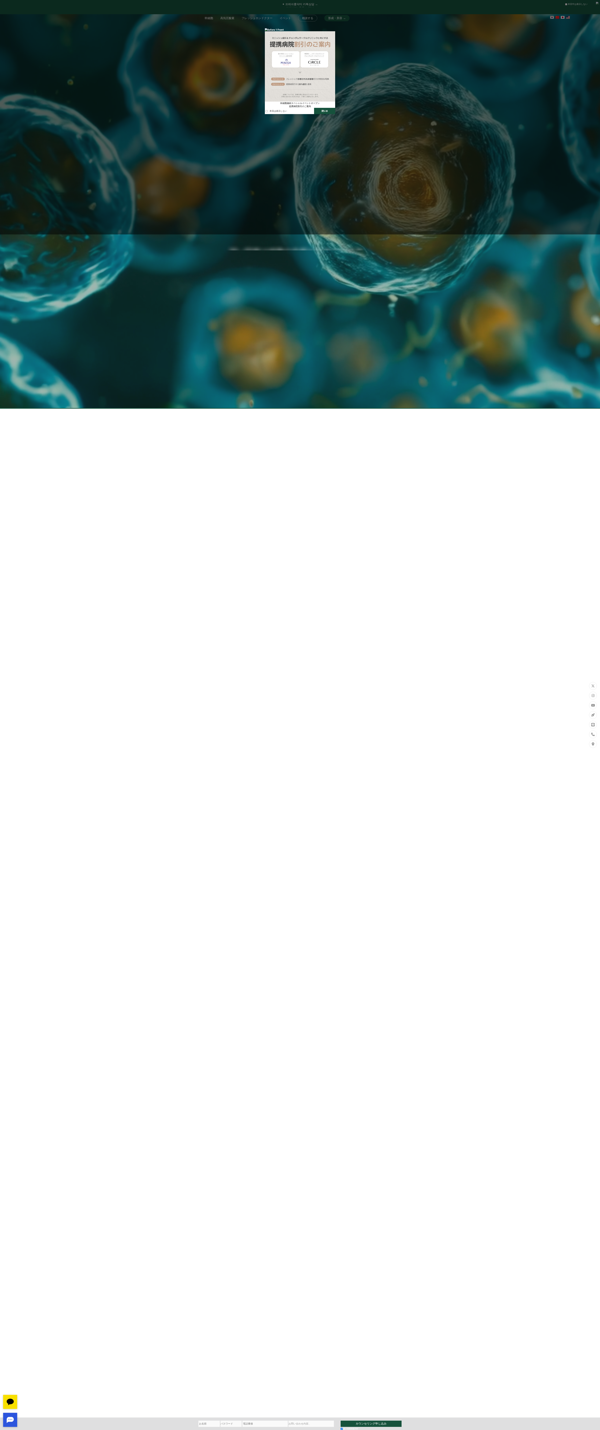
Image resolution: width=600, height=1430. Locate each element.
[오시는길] (593, 744)
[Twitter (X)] (593, 686)
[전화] (593, 734)
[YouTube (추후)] (593, 705)
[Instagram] (593, 696)
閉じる (325, 111)
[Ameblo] (593, 715)
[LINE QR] (593, 725)
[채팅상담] (10, 1410)
